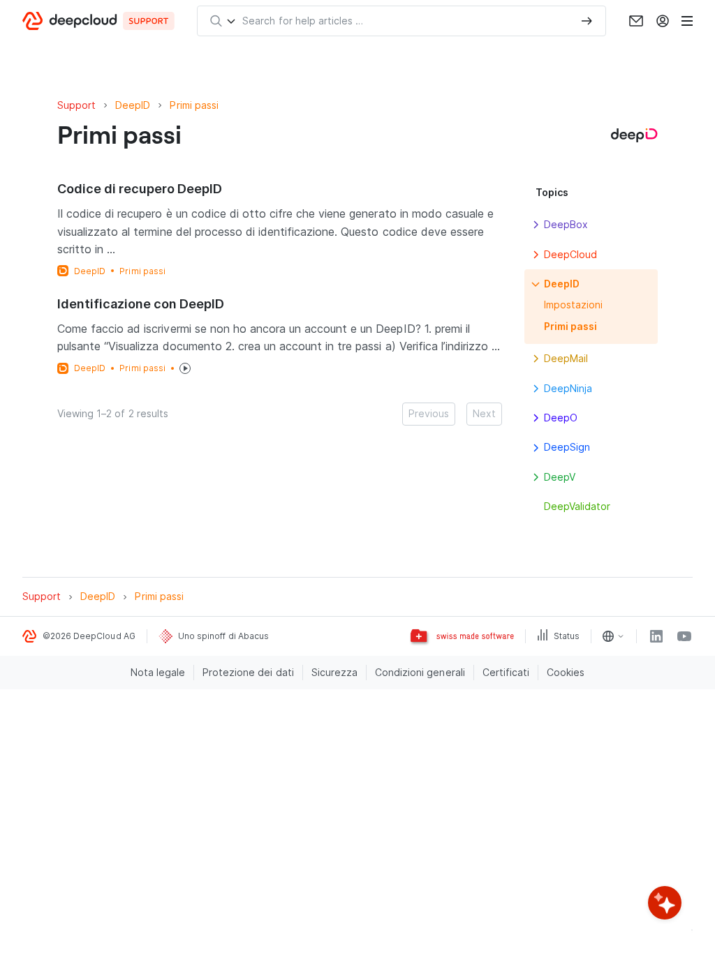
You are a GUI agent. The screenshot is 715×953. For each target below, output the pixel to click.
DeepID (89, 271)
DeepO (560, 417)
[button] (535, 224)
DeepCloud (570, 254)
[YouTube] (684, 636)
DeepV (559, 477)
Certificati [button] (505, 672)
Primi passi (142, 271)
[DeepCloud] (98, 21)
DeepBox (566, 224)
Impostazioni (573, 304)
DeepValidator (577, 506)
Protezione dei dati (248, 672)
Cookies (565, 672)
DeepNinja (568, 388)
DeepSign (567, 447)
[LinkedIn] (656, 636)
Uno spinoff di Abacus (223, 636)
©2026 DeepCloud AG (89, 636)
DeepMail (566, 358)
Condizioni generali (420, 672)
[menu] (687, 21)
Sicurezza (334, 672)
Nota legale (158, 672)
